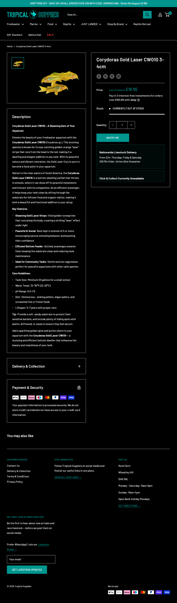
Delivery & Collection (18, 471)
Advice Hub (34, 34)
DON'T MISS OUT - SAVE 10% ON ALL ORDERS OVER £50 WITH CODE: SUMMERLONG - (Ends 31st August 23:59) (88, 3)
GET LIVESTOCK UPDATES (27, 569)
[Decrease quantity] (113, 125)
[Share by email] (118, 76)
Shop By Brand (115, 24)
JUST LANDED (89, 24)
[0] (167, 15)
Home (10, 46)
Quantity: (101, 125)
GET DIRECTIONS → (129, 505)
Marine (34, 24)
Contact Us (13, 465)
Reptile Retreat (142, 24)
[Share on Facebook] (98, 76)
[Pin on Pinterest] (105, 76)
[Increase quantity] (131, 125)
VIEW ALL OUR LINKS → (68, 477)
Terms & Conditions (18, 476)
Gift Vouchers (14, 34)
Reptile (67, 24)
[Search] (147, 14)
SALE (50, 34)
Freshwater (13, 24)
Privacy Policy (15, 481)
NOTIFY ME (112, 137)
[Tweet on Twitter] (112, 76)
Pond (50, 24)
